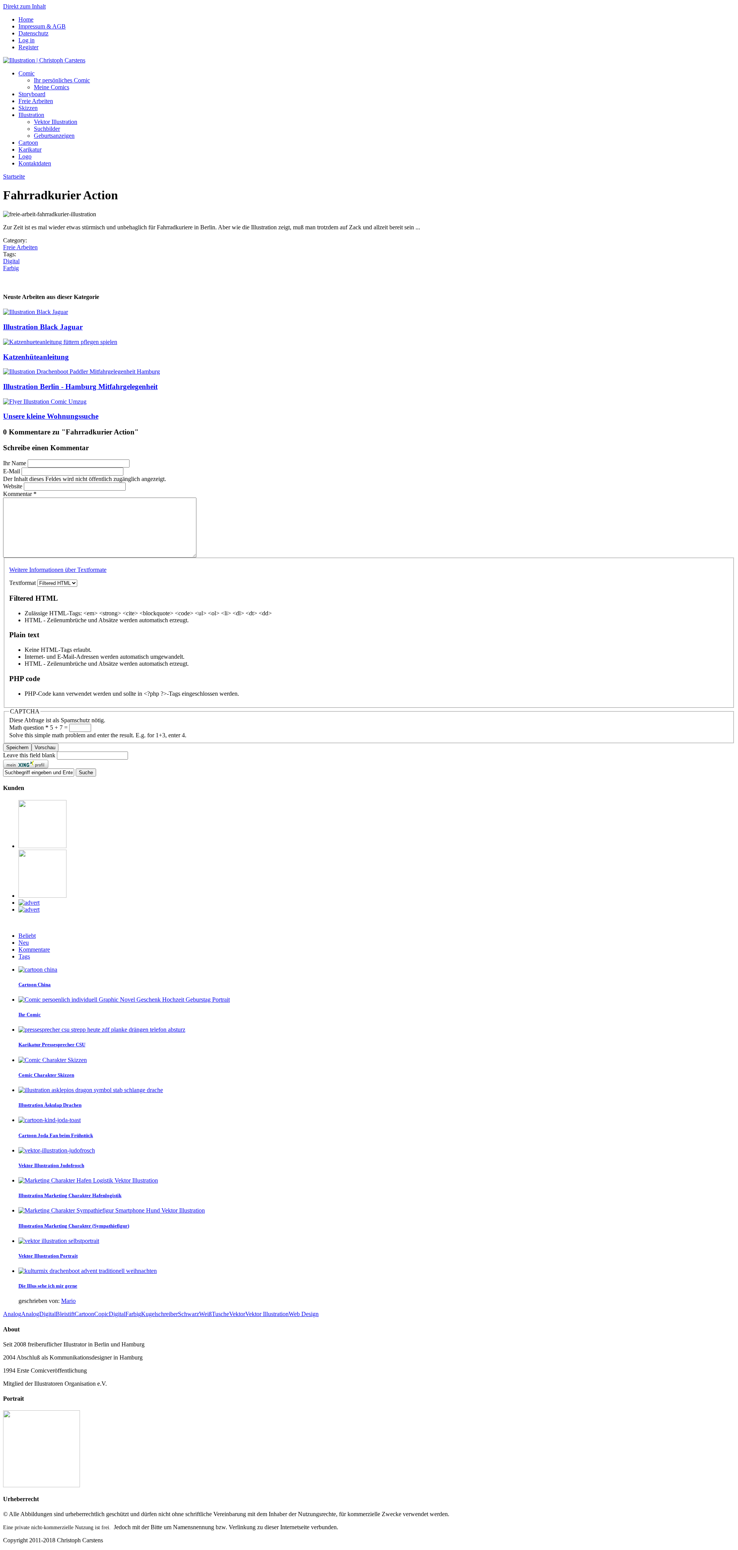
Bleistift (65, 1314)
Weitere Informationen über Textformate (57, 569)
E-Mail (12, 471)
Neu (23, 942)
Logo (25, 156)
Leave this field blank (30, 755)
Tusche (220, 1314)
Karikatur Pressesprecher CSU (51, 1044)
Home (25, 19)
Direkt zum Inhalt (24, 6)
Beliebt (27, 935)
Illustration (31, 115)
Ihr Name (15, 463)
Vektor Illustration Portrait (48, 1256)
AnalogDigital (38, 1314)
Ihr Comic (29, 1014)
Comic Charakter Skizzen (46, 1075)
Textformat (23, 583)
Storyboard (31, 94)
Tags (24, 956)
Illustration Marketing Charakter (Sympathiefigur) (73, 1226)
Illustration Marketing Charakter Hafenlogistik (69, 1195)
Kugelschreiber (159, 1314)
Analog (12, 1314)
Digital (11, 261)
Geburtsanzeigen (54, 135)
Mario (68, 1301)
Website (13, 486)
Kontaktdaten (34, 163)
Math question (28, 727)
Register (28, 47)
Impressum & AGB (42, 26)
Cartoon (28, 142)
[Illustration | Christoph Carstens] (44, 60)
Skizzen (28, 108)
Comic (26, 73)
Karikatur (30, 149)
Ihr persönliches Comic (62, 80)
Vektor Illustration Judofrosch (51, 1165)
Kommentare (34, 949)
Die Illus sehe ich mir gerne (47, 1286)
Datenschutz (33, 33)
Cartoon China (34, 984)
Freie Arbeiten (35, 101)
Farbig (11, 268)
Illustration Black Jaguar (43, 327)
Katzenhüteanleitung (36, 357)
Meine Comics (51, 87)
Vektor (237, 1314)
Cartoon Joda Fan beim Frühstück (55, 1135)
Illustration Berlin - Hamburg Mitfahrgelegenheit (80, 386)
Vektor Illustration (55, 122)
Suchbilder (47, 128)
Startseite (14, 176)
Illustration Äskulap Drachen (49, 1105)
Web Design (304, 1314)
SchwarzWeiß (195, 1314)
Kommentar (20, 494)
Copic (101, 1314)
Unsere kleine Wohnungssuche (50, 416)
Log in (26, 40)
